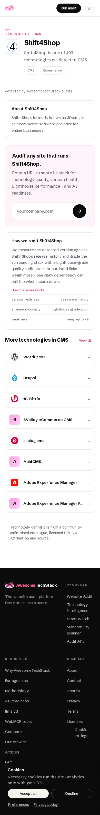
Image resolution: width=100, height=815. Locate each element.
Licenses (75, 721)
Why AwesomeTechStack (27, 670)
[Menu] (90, 8)
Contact (74, 680)
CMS (38, 34)
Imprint (73, 690)
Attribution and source (29, 538)
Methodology (17, 690)
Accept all (28, 793)
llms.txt (11, 711)
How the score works (30, 290)
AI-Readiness (17, 701)
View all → (87, 340)
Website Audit (80, 596)
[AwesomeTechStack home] (9, 8)
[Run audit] (79, 211)
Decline (71, 793)
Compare (13, 731)
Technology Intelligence (77, 607)
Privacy (73, 701)
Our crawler (15, 741)
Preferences (18, 804)
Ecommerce (52, 70)
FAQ (9, 762)
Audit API (75, 641)
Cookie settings (81, 732)
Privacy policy (46, 804)
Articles (12, 752)
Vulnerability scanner (78, 630)
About (72, 670)
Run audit (69, 8)
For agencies (16, 680)
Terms (72, 711)
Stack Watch (78, 618)
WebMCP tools (18, 721)
